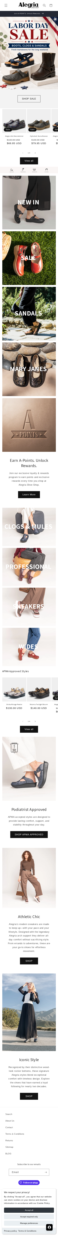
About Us (9, 1121)
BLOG (8, 1153)
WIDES (28, 646)
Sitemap (9, 1147)
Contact (9, 1127)
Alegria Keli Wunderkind (14, 136)
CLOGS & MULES (28, 526)
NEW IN (28, 202)
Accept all (29, 1210)
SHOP (28, 961)
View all (29, 161)
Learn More (29, 494)
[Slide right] (35, 153)
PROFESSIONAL (28, 566)
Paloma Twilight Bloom (39, 704)
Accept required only (29, 1217)
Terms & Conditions (27, 1231)
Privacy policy (10, 1231)
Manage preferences (29, 1223)
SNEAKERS (28, 606)
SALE (28, 257)
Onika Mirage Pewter (14, 704)
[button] (6, 5)
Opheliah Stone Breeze (39, 136)
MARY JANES (28, 368)
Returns (9, 1140)
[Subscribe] (45, 1172)
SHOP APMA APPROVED (29, 834)
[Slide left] (23, 153)
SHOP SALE (29, 98)
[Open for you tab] (49, 1227)
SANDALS (28, 313)
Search (8, 1114)
